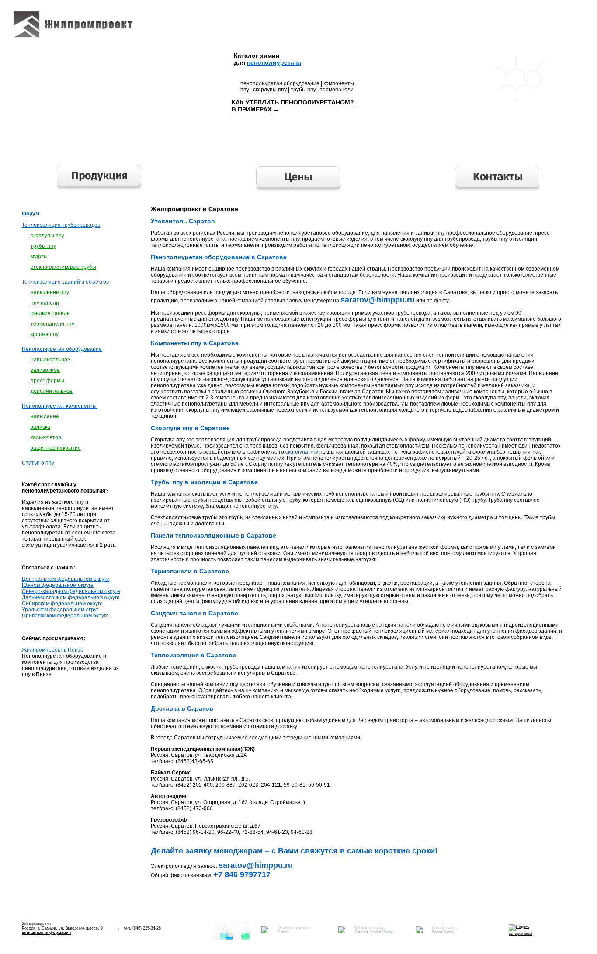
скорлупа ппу (301, 452)
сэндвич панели (50, 313)
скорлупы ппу (47, 235)
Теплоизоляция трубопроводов (61, 225)
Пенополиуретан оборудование (62, 349)
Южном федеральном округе (58, 585)
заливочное (45, 370)
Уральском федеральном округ (60, 610)
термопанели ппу (52, 324)
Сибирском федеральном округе (62, 603)
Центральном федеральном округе (65, 579)
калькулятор (46, 437)
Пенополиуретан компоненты (59, 406)
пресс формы (47, 381)
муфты (39, 256)
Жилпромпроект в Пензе (52, 650)
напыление (45, 416)
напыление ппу (50, 292)
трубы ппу (43, 246)
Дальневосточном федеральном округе (71, 597)
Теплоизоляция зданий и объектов (65, 282)
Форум (30, 214)
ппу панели (45, 303)
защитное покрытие (56, 448)
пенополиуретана (274, 62)
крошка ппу (45, 334)
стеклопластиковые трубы (63, 267)
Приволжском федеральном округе (65, 616)
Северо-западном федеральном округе (71, 591)
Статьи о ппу (38, 463)
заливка (40, 427)
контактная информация (46, 932)
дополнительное (52, 391)
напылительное (50, 360)
